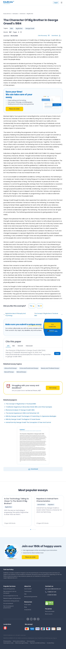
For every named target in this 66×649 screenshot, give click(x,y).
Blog (25, 607)
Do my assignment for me (10, 595)
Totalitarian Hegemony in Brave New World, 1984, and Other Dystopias (29, 407)
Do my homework (8, 603)
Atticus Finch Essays (10, 368)
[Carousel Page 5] (35, 529)
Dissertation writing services (11, 601)
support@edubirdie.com (54, 589)
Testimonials (27, 591)
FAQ (25, 594)
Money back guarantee (30, 596)
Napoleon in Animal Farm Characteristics (47, 499)
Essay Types (27, 604)
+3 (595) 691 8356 (51, 595)
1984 (11, 28)
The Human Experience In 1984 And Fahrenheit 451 (22, 413)
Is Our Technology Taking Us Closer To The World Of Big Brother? (16, 501)
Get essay (52, 388)
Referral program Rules (21, 643)
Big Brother (30, 13)
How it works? (28, 589)
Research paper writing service (12, 598)
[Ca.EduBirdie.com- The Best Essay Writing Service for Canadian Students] (5, 628)
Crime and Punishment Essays (29, 368)
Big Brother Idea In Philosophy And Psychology (16, 314)
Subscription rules (8, 643)
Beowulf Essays (9, 372)
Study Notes (27, 609)
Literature (22, 13)
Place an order (14, 109)
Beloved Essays (21, 372)
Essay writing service (9, 589)
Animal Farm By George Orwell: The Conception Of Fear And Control (28, 422)
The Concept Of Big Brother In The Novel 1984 (46, 314)
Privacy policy (7, 641)
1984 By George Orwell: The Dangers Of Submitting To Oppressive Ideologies (31, 416)
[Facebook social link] (28, 619)
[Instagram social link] (38, 619)
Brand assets (48, 614)
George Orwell (30, 28)
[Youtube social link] (31, 619)
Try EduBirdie (52, 326)
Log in (56, 2)
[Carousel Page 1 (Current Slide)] (30, 529)
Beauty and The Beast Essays (50, 368)
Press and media (49, 611)
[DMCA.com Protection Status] (49, 603)
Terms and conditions (19, 641)
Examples (15, 13)
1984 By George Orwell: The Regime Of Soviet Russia (23, 419)
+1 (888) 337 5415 (51, 592)
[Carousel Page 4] (34, 529)
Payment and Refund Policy (37, 643)
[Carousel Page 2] (31, 529)
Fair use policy (31, 641)
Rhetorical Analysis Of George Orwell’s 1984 (20, 410)
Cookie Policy (50, 643)
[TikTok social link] (34, 619)
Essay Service (7, 13)
